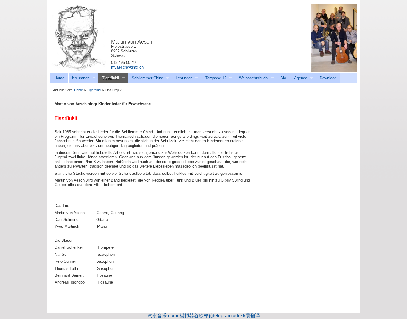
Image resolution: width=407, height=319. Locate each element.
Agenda (298, 78)
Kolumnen (79, 78)
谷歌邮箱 (203, 315)
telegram (222, 315)
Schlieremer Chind (145, 78)
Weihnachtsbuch (251, 78)
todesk (239, 315)
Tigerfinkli (108, 78)
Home (59, 78)
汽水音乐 (157, 315)
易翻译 (253, 315)
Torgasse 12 (213, 78)
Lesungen (182, 78)
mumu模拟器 (180, 315)
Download (328, 78)
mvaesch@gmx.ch (127, 67)
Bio (283, 78)
